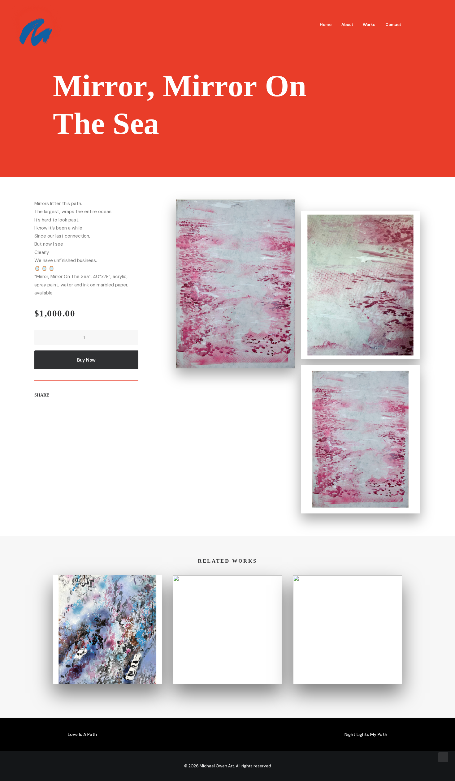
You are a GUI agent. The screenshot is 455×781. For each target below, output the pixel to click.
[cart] (440, 24)
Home (326, 24)
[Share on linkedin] (68, 414)
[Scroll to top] (443, 757)
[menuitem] (325, 24)
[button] (413, 24)
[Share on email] (100, 414)
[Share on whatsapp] (76, 414)
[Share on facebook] (36, 414)
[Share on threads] (52, 414)
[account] (431, 24)
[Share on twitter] (44, 414)
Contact (393, 24)
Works (369, 24)
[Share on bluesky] (84, 414)
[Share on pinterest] (60, 414)
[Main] (227, 734)
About (347, 24)
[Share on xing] (92, 414)
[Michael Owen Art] (36, 24)
